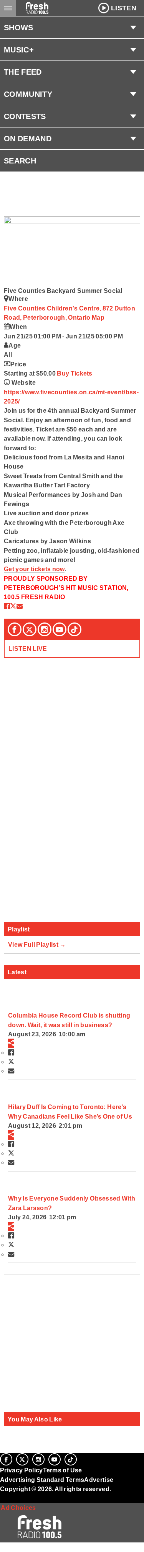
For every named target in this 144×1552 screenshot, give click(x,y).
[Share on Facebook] (7, 606)
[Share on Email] (20, 606)
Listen (123, 8)
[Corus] (1, 1499)
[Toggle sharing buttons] (11, 1043)
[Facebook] (15, 629)
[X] (29, 629)
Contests (25, 116)
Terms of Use (62, 1470)
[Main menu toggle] (8, 8)
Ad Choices (18, 1507)
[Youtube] (59, 629)
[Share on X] (13, 606)
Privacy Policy (21, 1470)
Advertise (98, 1479)
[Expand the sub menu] (133, 27)
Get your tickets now (34, 568)
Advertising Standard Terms (42, 1479)
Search (20, 161)
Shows (18, 27)
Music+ (19, 50)
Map (98, 317)
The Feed (23, 72)
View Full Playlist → (37, 944)
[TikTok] (74, 629)
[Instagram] (44, 629)
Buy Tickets (75, 373)
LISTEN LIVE (27, 648)
